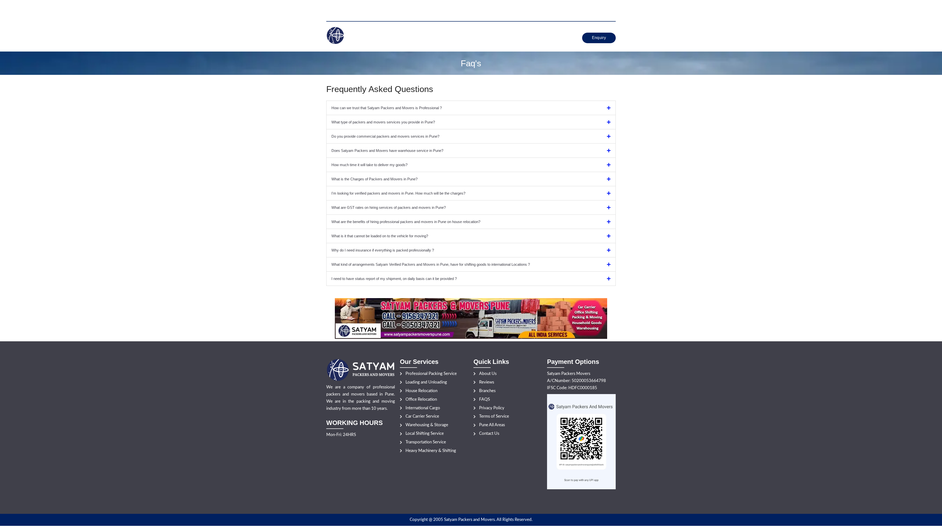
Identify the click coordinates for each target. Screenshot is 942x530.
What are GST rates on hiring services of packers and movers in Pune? (388, 207)
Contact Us (481, 43)
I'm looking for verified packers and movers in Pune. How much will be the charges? (398, 193)
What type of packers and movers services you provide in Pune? (383, 122)
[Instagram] (612, 12)
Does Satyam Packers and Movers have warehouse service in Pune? (387, 150)
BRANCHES (548, 32)
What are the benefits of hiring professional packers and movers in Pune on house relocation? (405, 222)
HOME (409, 32)
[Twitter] (604, 5)
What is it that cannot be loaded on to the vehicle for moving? (379, 236)
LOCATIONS (517, 32)
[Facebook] (596, 5)
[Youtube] (612, 5)
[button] (461, 32)
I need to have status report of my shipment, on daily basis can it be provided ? (394, 279)
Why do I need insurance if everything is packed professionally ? (382, 250)
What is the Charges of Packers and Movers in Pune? (374, 179)
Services (460, 32)
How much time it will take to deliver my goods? (369, 165)
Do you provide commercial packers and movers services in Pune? (385, 136)
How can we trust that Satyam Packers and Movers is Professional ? (386, 108)
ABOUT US (432, 32)
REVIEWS (489, 32)
